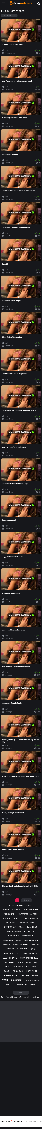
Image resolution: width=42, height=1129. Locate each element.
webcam (8, 953)
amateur (22, 985)
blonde (7, 918)
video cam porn (14, 931)
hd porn (6, 944)
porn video (31, 971)
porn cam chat (30, 910)
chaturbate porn (29, 975)
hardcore (22, 949)
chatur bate (10, 976)
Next (25, 900)
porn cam (18, 971)
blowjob (29, 931)
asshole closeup (11, 910)
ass (7, 985)
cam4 (18, 940)
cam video (13, 936)
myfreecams (16, 905)
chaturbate (30, 953)
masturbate (10, 958)
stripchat (10, 927)
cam (33, 949)
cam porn (27, 936)
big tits (35, 944)
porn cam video (32, 980)
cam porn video (31, 918)
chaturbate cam (29, 958)
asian (32, 985)
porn (20, 962)
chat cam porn (20, 944)
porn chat (9, 914)
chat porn (9, 962)
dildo (7, 967)
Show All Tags (21, 993)
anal (21, 927)
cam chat (32, 927)
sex (18, 953)
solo (6, 971)
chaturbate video (27, 922)
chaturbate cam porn (25, 967)
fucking (10, 949)
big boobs (11, 923)
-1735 (28, 962)
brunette (16, 980)
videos (17, 918)
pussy (29, 905)
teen (5, 980)
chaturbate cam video (27, 914)
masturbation (31, 940)
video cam (8, 940)
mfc (35, 962)
